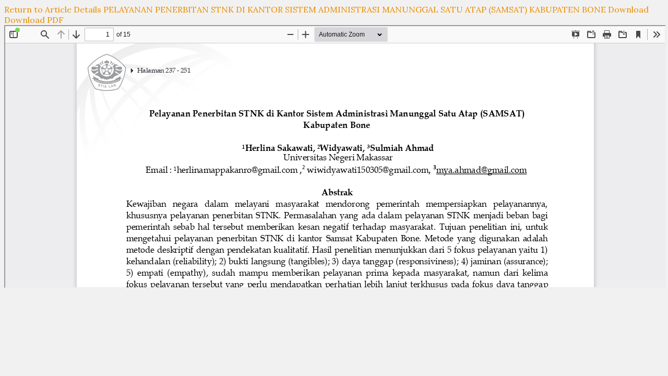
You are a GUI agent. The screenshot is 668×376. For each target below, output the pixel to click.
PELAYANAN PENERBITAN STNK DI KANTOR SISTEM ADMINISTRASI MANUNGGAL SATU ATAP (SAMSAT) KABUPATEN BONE (355, 9)
